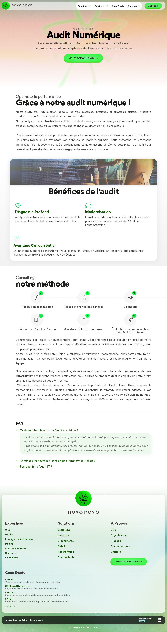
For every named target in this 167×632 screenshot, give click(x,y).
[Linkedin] (159, 620)
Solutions (100, 6)
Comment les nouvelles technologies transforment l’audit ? (57, 460)
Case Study (118, 6)
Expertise (82, 6)
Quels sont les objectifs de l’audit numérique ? (49, 430)
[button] (83, 430)
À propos (132, 6)
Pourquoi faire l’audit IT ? (36, 466)
